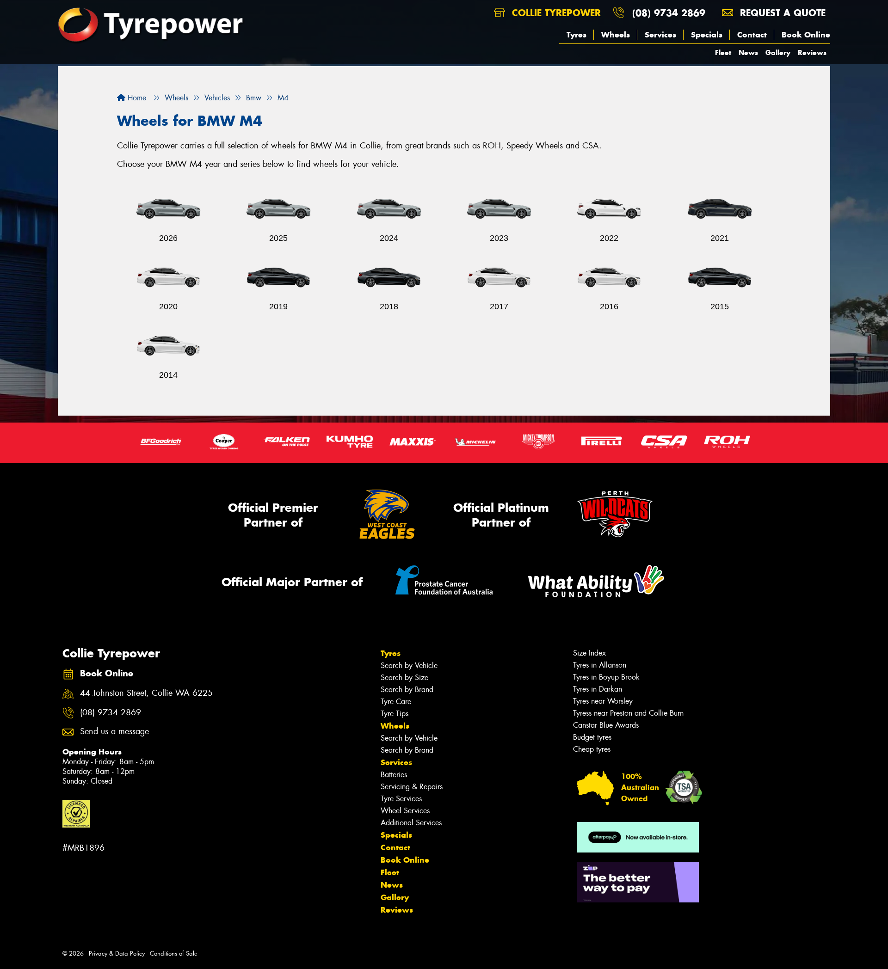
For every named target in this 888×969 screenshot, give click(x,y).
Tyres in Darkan (597, 689)
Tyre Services (401, 798)
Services (660, 35)
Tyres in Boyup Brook (606, 677)
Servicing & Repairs (412, 786)
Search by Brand (407, 689)
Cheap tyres (591, 749)
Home (135, 98)
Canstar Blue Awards (606, 725)
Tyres (576, 35)
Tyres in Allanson (599, 665)
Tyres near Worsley (603, 701)
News (748, 52)
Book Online (806, 35)
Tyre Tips (394, 713)
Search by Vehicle (409, 665)
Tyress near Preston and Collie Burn (628, 713)
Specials (706, 35)
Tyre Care (396, 701)
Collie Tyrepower (555, 12)
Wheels (615, 35)
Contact (752, 35)
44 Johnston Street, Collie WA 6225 (146, 693)
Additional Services (411, 823)
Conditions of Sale (173, 953)
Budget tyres (592, 737)
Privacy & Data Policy (117, 953)
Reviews (812, 52)
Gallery (777, 52)
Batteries (394, 774)
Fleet (723, 52)
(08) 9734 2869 (668, 12)
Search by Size (404, 677)
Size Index (589, 653)
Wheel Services (405, 811)
